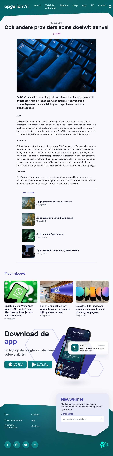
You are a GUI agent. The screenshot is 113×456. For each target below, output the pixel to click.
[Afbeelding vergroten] (92, 42)
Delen (58, 33)
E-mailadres (67, 414)
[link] (16, 6)
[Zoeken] (110, 7)
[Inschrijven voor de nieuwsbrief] (101, 419)
